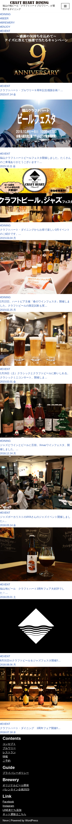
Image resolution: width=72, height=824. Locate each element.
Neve (6, 820)
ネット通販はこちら (14, 814)
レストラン (9, 752)
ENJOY (5, 26)
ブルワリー (9, 748)
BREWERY (7, 22)
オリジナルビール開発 (16, 785)
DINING (5, 14)
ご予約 (6, 760)
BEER (4, 18)
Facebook (8, 801)
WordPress (31, 820)
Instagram (8, 805)
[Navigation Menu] (65, 6)
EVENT (5, 30)
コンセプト (9, 743)
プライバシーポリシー (16, 772)
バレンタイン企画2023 (16, 789)
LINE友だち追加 (12, 809)
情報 (5, 756)
